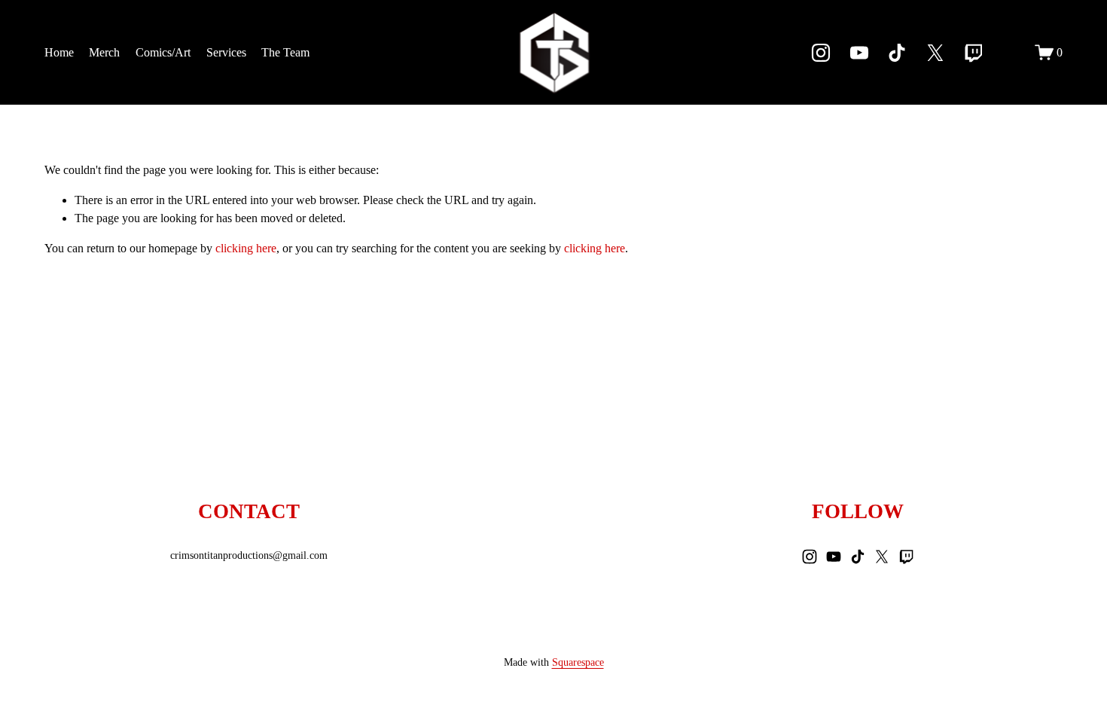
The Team (285, 52)
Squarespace (578, 662)
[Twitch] (973, 52)
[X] (935, 52)
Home (59, 52)
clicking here (245, 248)
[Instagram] (821, 52)
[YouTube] (859, 52)
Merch (104, 52)
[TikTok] (897, 52)
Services (226, 52)
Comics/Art (163, 52)
